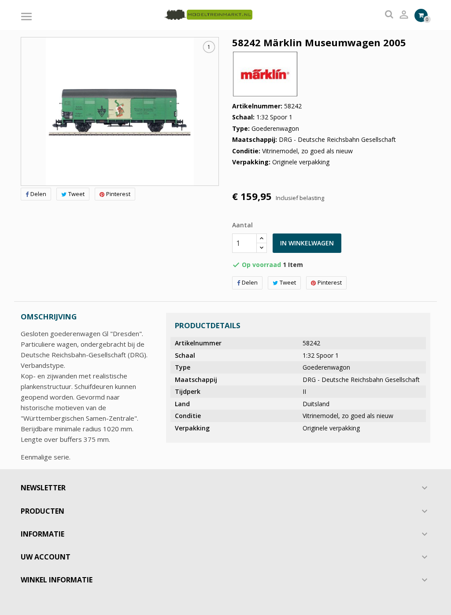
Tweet (76, 194)
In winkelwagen (307, 243)
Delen (38, 194)
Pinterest (118, 194)
